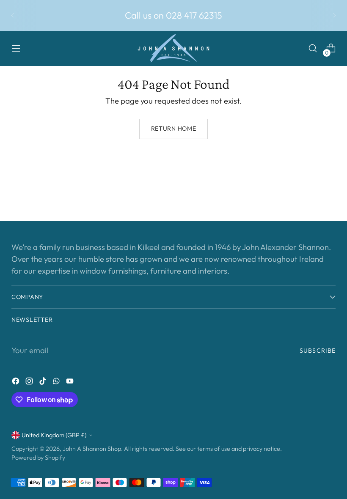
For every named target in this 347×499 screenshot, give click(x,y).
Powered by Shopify (38, 457)
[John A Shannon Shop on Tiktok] (44, 383)
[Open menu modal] (16, 48)
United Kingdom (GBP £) (54, 435)
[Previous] (12, 15)
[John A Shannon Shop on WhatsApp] (57, 383)
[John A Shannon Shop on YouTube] (71, 383)
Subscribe (318, 350)
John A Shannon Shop (92, 448)
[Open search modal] (313, 48)
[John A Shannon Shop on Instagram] (30, 383)
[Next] (334, 15)
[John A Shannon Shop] (173, 48)
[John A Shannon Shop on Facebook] (16, 383)
